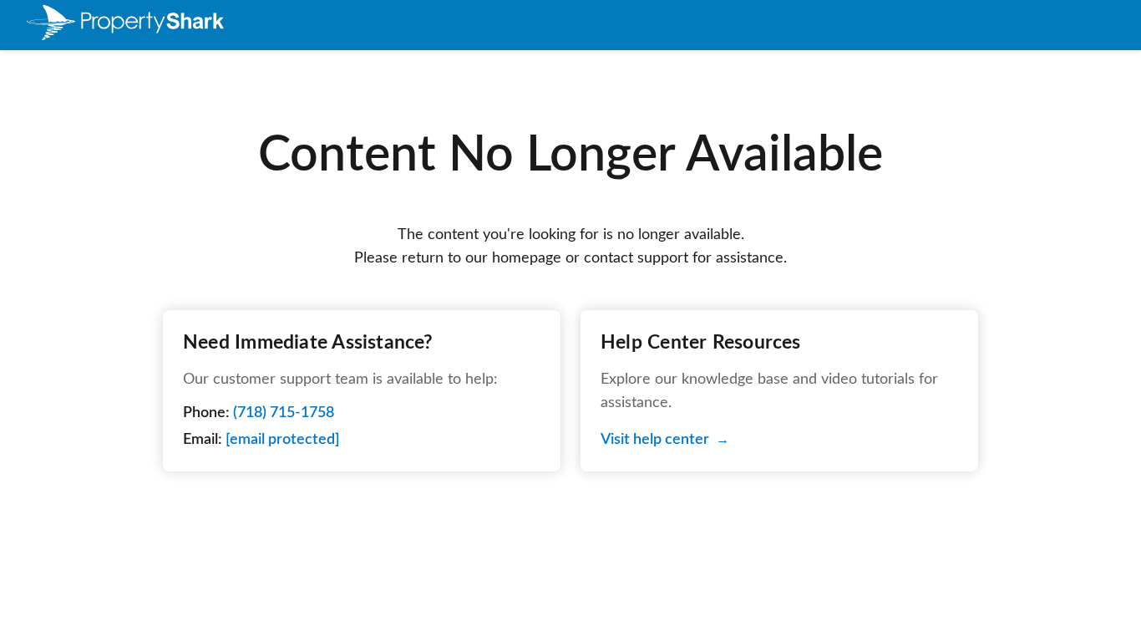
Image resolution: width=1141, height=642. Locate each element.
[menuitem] (125, 25)
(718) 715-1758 (283, 412)
